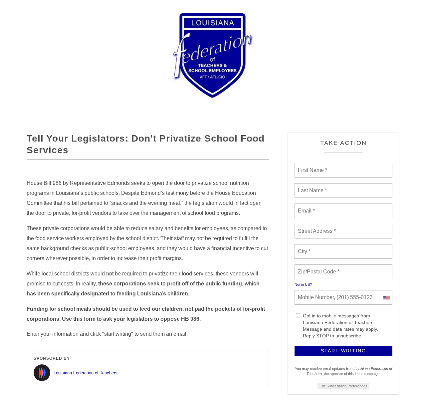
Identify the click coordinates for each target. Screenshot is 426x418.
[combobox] (386, 297)
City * (304, 247)
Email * (306, 207)
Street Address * (317, 227)
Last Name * (311, 187)
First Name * (312, 166)
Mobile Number (315, 293)
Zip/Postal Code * (317, 268)
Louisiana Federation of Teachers (85, 372)
